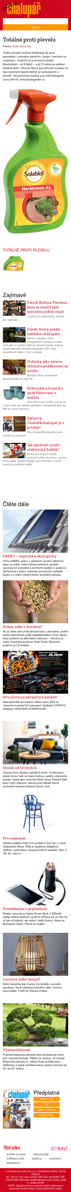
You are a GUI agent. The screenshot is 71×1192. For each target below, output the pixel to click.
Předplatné (41, 1154)
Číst (46, 1104)
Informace (13, 1163)
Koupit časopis (46, 1110)
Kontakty (55, 1158)
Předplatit (47, 1099)
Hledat (35, 27)
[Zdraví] (59, 1148)
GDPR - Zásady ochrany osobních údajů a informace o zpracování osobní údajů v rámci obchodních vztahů (36, 1187)
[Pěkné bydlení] (12, 1148)
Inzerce (37, 1158)
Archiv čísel (47, 1115)
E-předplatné (15, 1158)
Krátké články (19, 46)
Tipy (29, 46)
